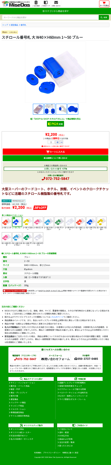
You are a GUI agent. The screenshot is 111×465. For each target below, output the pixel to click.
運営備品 (14, 24)
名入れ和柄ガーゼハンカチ (22, 439)
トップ (5, 24)
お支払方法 (64, 435)
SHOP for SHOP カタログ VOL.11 (51, 290)
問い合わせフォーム (57, 359)
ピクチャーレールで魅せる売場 (72, 389)
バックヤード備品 (18, 402)
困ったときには (66, 445)
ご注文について (66, 429)
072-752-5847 (57, 179)
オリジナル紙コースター (21, 432)
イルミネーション (18, 409)
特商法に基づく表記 (70, 452)
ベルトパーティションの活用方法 (73, 392)
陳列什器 (14, 395)
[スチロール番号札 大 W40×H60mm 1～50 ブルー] (55, 72)
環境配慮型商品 (17, 412)
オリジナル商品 (17, 429)
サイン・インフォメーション (23, 382)
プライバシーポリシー (52, 452)
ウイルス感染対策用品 (20, 415)
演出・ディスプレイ (19, 392)
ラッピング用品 (17, 405)
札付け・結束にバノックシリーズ (73, 395)
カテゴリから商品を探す (57, 11)
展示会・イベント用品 (20, 385)
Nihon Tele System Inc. (56, 457)
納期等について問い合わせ (56, 158)
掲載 (57, 124)
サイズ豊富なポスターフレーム (72, 399)
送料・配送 (64, 432)
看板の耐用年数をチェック (70, 385)
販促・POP (15, 389)
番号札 (23, 24)
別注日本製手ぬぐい (19, 435)
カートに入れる (57, 151)
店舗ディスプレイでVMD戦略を (72, 382)
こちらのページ (56, 316)
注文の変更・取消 (66, 442)
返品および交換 (66, 439)
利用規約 (37, 452)
